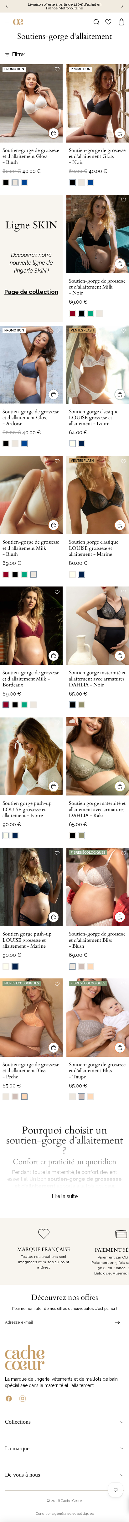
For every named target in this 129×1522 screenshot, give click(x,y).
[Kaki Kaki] (81, 704)
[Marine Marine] (81, 443)
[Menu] (7, 22)
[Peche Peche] (90, 966)
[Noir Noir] (6, 182)
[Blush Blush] (15, 182)
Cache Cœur (71, 1501)
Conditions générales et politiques (65, 1513)
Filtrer (18, 54)
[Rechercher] (96, 22)
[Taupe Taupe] (81, 966)
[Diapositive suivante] (117, 1251)
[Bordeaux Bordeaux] (72, 313)
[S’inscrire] (117, 1322)
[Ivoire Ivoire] (72, 443)
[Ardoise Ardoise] (24, 182)
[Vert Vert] (90, 313)
